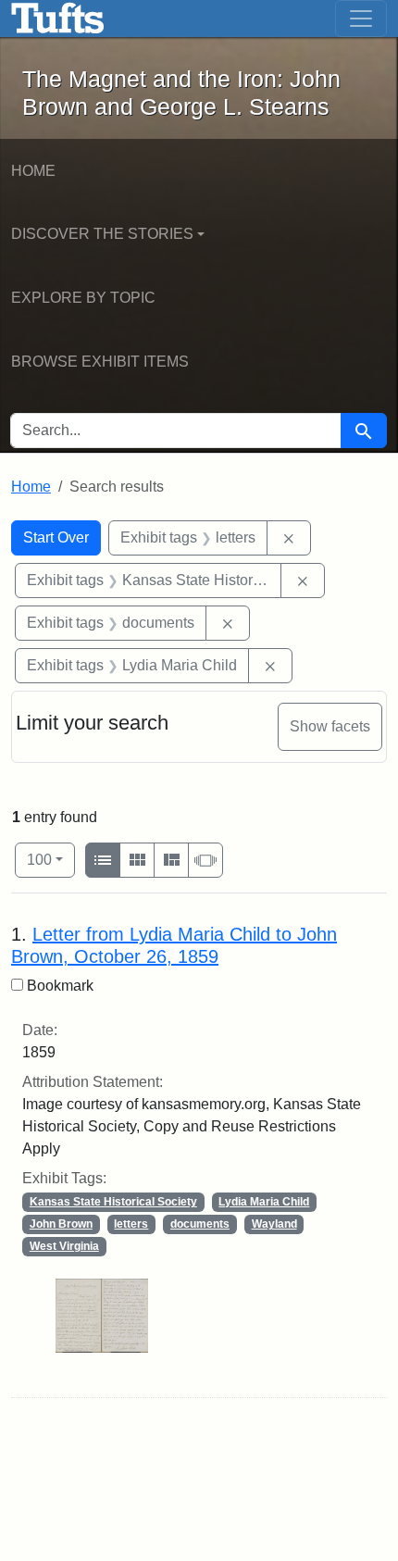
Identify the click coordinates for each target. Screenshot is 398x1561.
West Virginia (64, 1246)
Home (33, 171)
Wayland (274, 1224)
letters (131, 1224)
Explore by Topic (83, 298)
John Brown (61, 1224)
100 (51, 859)
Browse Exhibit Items (100, 361)
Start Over (56, 537)
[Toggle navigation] (361, 18)
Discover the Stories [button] (102, 234)
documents (200, 1224)
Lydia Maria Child (263, 1201)
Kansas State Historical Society (113, 1201)
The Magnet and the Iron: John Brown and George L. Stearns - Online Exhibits (58, 18)
